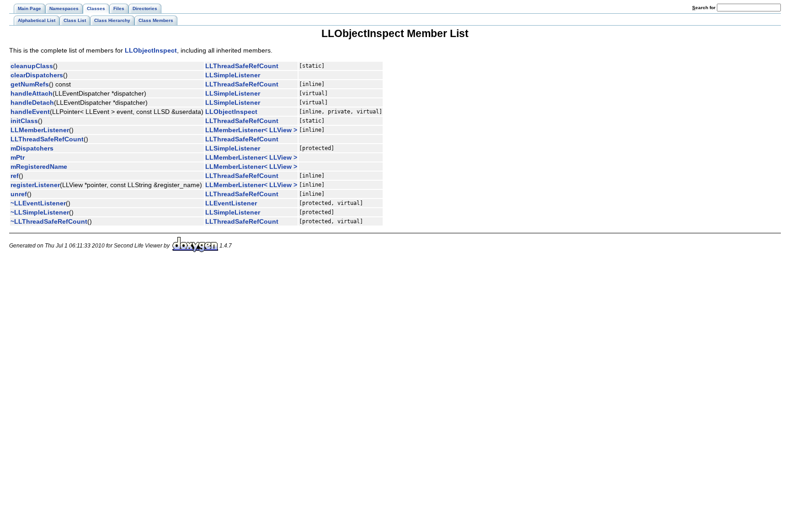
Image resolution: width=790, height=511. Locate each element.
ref (15, 175)
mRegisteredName (39, 166)
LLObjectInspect (151, 50)
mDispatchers (32, 148)
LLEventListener (231, 203)
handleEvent (30, 111)
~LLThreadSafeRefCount (49, 221)
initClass (24, 120)
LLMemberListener (40, 130)
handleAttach (32, 93)
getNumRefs (30, 84)
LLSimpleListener (232, 75)
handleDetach (32, 102)
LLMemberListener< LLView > (251, 130)
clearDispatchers (37, 75)
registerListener (35, 184)
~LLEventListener (38, 203)
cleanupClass (32, 66)
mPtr (18, 157)
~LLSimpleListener (40, 212)
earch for (704, 7)
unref (19, 194)
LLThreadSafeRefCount (241, 66)
